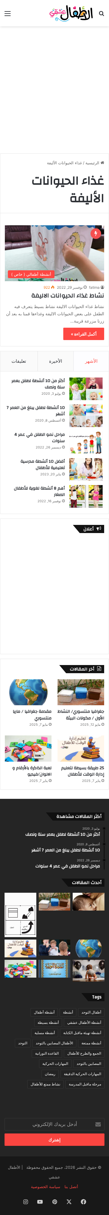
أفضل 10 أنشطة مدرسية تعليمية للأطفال (43, 465)
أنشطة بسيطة (48, 1022)
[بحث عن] (101, 15)
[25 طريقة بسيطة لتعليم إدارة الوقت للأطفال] (81, 748)
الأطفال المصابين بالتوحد (54, 1043)
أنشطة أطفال (44, 1012)
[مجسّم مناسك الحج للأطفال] (20, 915)
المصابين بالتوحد (89, 1063)
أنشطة (68, 1012)
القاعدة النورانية (47, 1053)
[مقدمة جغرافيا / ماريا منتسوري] (28, 692)
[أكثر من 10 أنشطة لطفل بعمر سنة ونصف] (86, 389)
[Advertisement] (54, 86)
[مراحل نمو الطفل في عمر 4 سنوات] (86, 442)
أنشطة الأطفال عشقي (84, 1022)
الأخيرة (55, 361)
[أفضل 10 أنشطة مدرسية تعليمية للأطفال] (86, 469)
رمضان (50, 1074)
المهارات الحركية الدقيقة (82, 1074)
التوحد (22, 1043)
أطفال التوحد (91, 1012)
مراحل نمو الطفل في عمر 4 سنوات (39, 438)
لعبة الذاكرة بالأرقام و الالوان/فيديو (31, 771)
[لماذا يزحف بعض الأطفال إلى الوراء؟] (88, 971)
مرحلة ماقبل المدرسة (85, 1084)
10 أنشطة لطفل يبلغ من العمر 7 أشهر (36, 411)
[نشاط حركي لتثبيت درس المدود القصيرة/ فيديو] (55, 969)
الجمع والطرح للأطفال (84, 1053)
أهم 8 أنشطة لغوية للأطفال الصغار (39, 491)
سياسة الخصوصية (45, 1186)
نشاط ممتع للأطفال (45, 1084)
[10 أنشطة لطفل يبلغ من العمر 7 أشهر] (86, 415)
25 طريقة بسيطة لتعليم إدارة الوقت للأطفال (82, 771)
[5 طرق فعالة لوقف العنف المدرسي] (55, 947)
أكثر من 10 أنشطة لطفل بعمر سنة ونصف (38, 384)
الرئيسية (93, 162)
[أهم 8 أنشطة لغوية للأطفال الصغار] (86, 496)
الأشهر (91, 361)
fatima (94, 287)
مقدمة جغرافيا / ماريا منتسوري (32, 715)
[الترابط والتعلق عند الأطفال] (88, 902)
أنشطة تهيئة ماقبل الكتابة (82, 1032)
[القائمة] (8, 15)
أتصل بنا (71, 1186)
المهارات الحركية (55, 1063)
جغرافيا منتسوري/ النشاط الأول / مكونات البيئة (81, 715)
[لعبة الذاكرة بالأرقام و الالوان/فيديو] (28, 748)
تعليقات (19, 361)
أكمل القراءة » (84, 333)
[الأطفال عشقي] (69, 13)
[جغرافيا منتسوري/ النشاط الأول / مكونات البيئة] (81, 692)
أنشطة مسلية (45, 1032)
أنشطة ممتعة (91, 1043)
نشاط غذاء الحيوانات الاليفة (67, 295)
